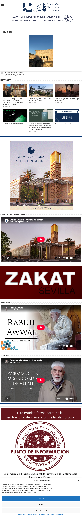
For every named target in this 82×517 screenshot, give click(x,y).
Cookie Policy (22, 514)
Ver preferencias (41, 510)
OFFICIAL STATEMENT (63, 124)
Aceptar (41, 498)
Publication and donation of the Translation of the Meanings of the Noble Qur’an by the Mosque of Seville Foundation (40, 126)
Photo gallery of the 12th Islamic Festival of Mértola (40, 99)
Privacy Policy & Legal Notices (36, 514)
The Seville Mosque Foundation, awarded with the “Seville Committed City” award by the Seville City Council (14, 101)
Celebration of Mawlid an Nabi (13, 124)
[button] (79, 481)
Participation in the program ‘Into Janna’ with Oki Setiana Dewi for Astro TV (14, 73)
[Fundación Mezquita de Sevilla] (41, 7)
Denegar (41, 504)
